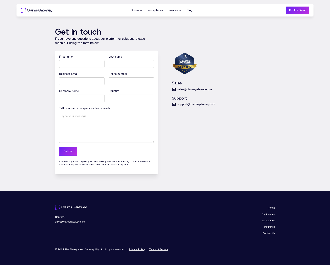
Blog (189, 10)
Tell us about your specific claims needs (84, 108)
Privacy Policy (137, 249)
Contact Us (268, 233)
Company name (69, 91)
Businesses (268, 214)
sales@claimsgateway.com (70, 221)
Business (136, 10)
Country (114, 91)
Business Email (68, 74)
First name (66, 56)
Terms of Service (158, 249)
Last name (115, 56)
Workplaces (155, 10)
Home (272, 207)
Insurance (174, 10)
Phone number (118, 74)
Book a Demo (297, 10)
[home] (41, 10)
